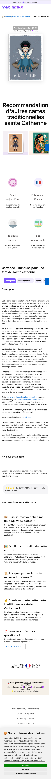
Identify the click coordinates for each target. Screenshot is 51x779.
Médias (31, 719)
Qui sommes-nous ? (25, 723)
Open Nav (48, 7)
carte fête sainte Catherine (29, 399)
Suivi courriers (33, 709)
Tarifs (38, 281)
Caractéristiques (25, 281)
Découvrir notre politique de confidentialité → (24, 760)
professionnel (32, 2)
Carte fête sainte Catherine (21, 17)
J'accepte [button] (25, 765)
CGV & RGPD (22, 714)
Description (10, 281)
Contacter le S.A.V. (14, 646)
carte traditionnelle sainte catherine (22, 397)
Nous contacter (18, 709)
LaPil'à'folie (27, 417)
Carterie (8, 17)
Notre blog (21, 719)
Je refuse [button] (25, 769)
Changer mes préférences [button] (25, 773)
